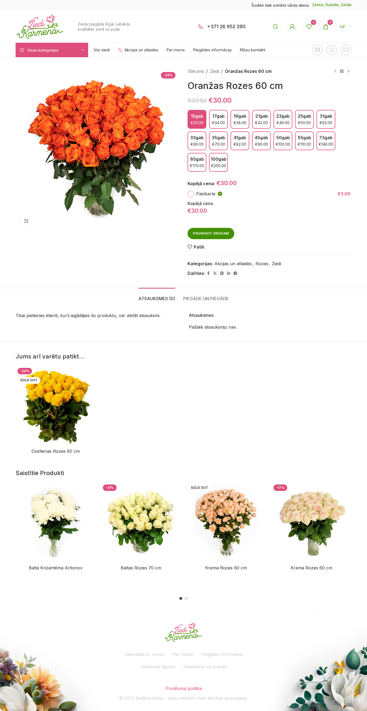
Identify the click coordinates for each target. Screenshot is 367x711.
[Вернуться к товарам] (342, 71)
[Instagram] (331, 50)
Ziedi (214, 71)
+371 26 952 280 (226, 26)
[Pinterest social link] (221, 273)
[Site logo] (40, 26)
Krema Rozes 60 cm (226, 567)
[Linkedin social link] (228, 273)
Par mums (182, 654)
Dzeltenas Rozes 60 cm (55, 451)
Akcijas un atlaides (233, 263)
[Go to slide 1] (180, 598)
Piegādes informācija (222, 654)
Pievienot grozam (211, 233)
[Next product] (348, 71)
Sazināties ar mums (144, 654)
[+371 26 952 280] (200, 26)
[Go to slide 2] (186, 598)
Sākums (196, 71)
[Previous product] (335, 71)
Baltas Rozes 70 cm (141, 567)
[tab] (156, 296)
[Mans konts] (292, 26)
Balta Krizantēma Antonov (55, 567)
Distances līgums (158, 666)
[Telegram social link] (235, 273)
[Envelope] (346, 50)
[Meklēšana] (275, 26)
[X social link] (214, 273)
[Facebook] (317, 50)
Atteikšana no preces (204, 666)
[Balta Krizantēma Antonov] (56, 523)
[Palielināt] (26, 221)
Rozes (262, 263)
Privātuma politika (183, 688)
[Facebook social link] (208, 273)
